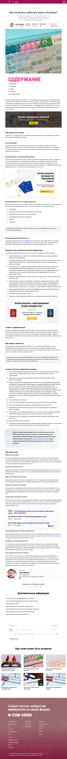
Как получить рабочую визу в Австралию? (53, 669)
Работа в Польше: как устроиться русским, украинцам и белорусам (22, 609)
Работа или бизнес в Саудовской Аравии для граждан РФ (20, 598)
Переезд (41, 734)
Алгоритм (12, 91)
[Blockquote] (26, 634)
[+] (33, 633)
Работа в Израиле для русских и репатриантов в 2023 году (20, 611)
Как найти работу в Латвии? (13, 603)
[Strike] (20, 634)
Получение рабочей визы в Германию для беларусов (8, 669)
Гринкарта (41, 726)
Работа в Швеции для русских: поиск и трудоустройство (20, 606)
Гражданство (28, 721)
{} (31, 633)
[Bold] (15, 634)
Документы (13, 84)
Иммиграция (41, 721)
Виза (30, 8)
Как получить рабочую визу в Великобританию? (9, 688)
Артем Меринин (20, 24)
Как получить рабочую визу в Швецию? (31, 669)
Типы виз (12, 81)
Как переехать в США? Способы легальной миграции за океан (27, 516)
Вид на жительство (43, 724)
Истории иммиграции (12, 721)
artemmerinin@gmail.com (24, 574)
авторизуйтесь (55, 625)
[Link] (30, 634)
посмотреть (32, 318)
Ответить (18, 519)
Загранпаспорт (28, 726)
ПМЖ (40, 729)
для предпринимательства (27, 241)
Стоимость (13, 86)
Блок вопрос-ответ (15, 94)
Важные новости (11, 724)
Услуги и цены (11, 747)
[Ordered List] (22, 634)
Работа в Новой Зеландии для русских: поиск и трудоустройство (22, 601)
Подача (12, 89)
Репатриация (27, 724)
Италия (39, 8)
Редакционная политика (13, 742)
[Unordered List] (24, 634)
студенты (58, 470)
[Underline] (19, 634)
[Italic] (17, 634)
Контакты (10, 745)
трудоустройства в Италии (53, 105)
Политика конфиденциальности (32, 753)
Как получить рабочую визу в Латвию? (53, 688)
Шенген (9, 734)
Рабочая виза (34, 8)
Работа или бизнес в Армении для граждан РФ (17, 614)
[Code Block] (28, 634)
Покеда (25, 8)
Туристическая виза (12, 731)
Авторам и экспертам (12, 740)
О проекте (10, 737)
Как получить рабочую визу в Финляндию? (31, 688)
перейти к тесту (45, 191)
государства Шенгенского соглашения (51, 536)
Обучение (41, 731)
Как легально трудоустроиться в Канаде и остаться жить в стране (28, 523)
